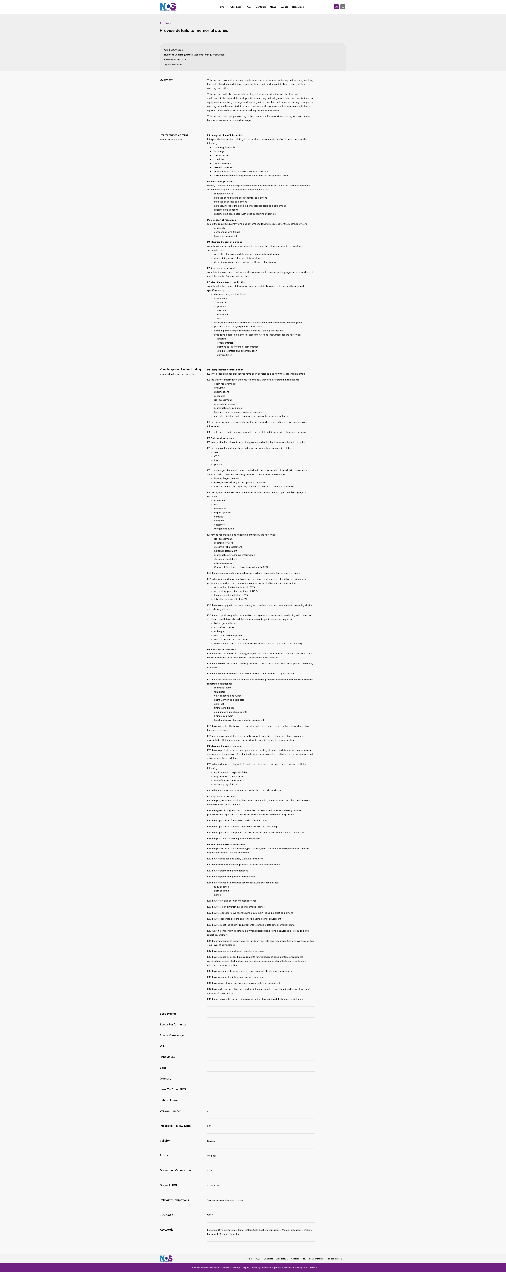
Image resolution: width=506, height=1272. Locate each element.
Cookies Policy (298, 1258)
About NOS (282, 1258)
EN (336, 7)
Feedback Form (334, 1258)
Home (221, 6)
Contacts (261, 6)
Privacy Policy (316, 1258)
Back (167, 23)
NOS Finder (235, 6)
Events (284, 6)
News (273, 6)
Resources (298, 6)
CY (342, 7)
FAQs (249, 6)
